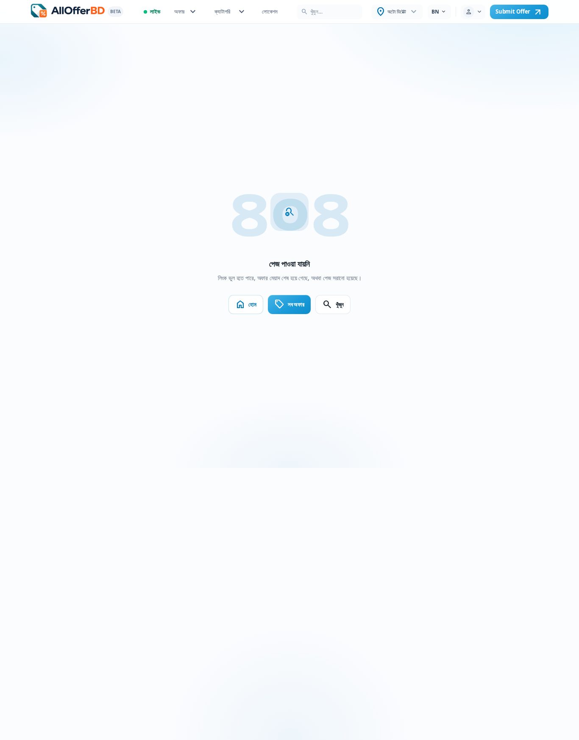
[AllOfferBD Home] (68, 11)
